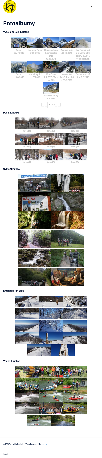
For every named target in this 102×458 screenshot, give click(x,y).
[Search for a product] (92, 7)
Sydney (44, 444)
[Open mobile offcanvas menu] (98, 6)
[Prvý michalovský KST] (9, 6)
